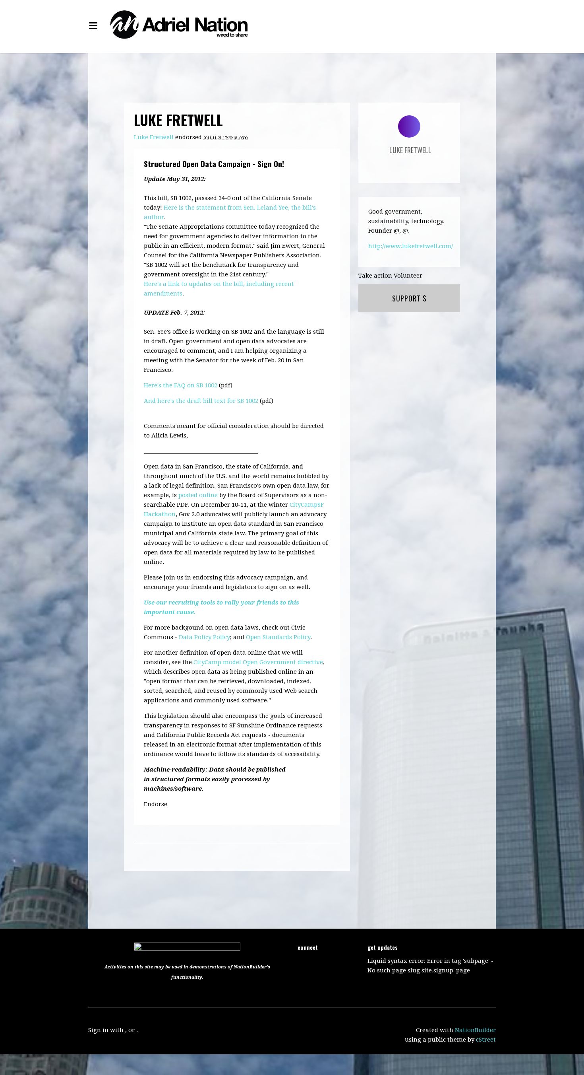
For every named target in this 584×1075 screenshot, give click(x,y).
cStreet (486, 1039)
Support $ (409, 298)
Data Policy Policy (204, 637)
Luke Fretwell (154, 137)
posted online (198, 495)
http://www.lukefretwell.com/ (410, 246)
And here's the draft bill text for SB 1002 (201, 400)
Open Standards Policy (278, 637)
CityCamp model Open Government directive (258, 662)
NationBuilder (475, 1030)
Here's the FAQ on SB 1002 (180, 385)
